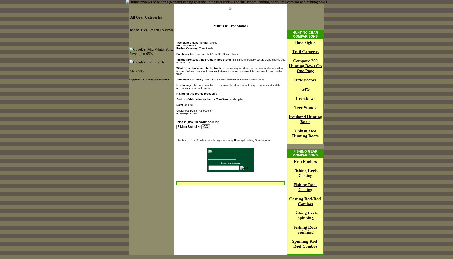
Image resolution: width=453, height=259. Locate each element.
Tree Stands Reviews (156, 30)
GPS (305, 89)
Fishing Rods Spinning (305, 229)
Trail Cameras (305, 51)
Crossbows (305, 98)
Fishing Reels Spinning (305, 215)
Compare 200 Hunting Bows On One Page (305, 65)
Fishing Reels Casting (305, 173)
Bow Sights (305, 42)
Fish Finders (305, 161)
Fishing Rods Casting (305, 187)
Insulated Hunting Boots (305, 119)
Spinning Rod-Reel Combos (305, 244)
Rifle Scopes (305, 80)
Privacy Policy (137, 71)
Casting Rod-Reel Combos (305, 201)
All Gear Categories (146, 17)
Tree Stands (305, 107)
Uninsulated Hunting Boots (305, 133)
